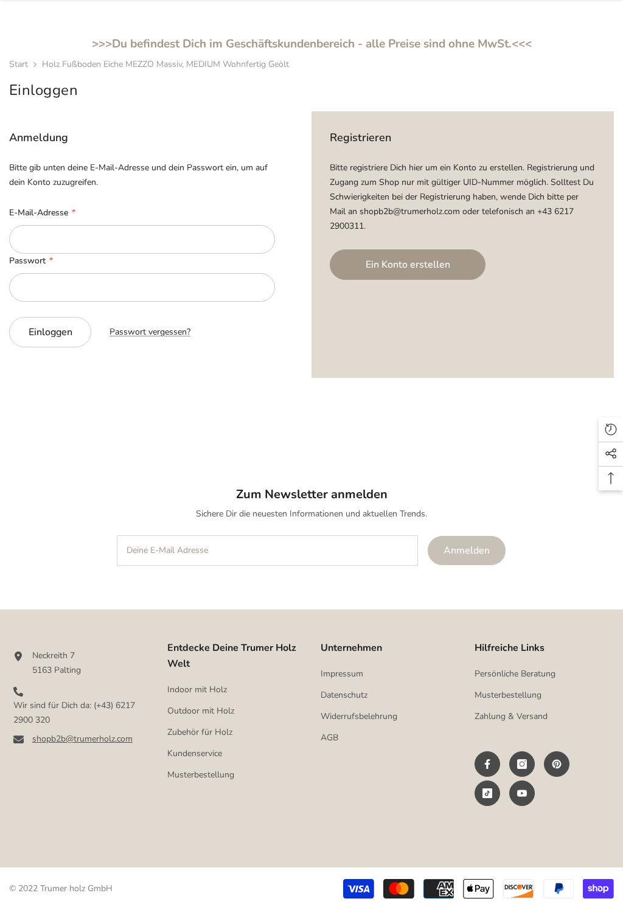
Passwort (30, 260)
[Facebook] (487, 764)
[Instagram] (522, 764)
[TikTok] (487, 793)
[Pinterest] (556, 764)
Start (18, 64)
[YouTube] (522, 793)
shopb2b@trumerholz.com (82, 739)
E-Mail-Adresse (41, 212)
